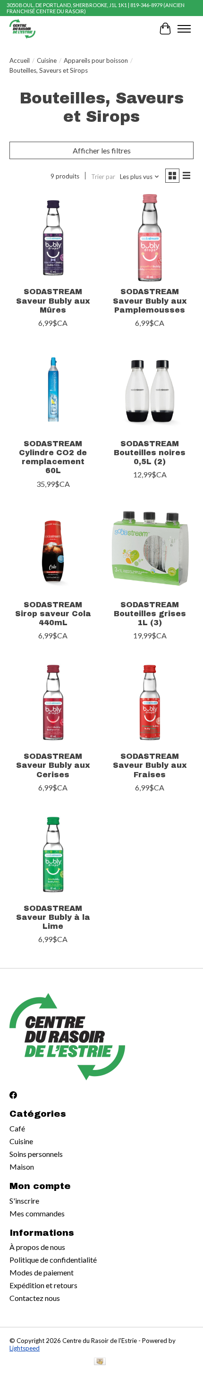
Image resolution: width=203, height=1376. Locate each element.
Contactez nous (34, 1297)
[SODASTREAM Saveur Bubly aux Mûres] (53, 237)
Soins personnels (36, 1153)
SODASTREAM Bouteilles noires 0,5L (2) (150, 453)
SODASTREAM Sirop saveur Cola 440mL (53, 614)
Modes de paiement (41, 1272)
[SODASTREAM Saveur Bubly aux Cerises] (53, 702)
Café (17, 1128)
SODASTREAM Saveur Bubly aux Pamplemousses (150, 301)
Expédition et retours (43, 1285)
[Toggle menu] (184, 28)
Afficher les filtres (102, 150)
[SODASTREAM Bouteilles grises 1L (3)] (150, 551)
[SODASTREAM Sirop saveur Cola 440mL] (53, 551)
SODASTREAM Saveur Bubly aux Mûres (53, 301)
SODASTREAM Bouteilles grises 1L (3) (150, 614)
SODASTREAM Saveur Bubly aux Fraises (150, 765)
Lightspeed (24, 1348)
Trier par (103, 176)
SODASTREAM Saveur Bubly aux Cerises (53, 765)
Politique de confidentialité (53, 1259)
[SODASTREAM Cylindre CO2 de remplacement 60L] (53, 389)
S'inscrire (24, 1200)
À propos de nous (37, 1246)
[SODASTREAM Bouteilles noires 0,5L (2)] (150, 389)
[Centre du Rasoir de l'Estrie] (22, 28)
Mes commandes (37, 1213)
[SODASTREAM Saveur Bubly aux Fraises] (150, 702)
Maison (21, 1166)
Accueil (19, 60)
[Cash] (100, 1362)
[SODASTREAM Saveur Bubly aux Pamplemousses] (150, 237)
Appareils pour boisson (96, 60)
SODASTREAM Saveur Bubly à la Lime (53, 917)
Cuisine (47, 60)
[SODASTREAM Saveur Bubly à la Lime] (53, 854)
